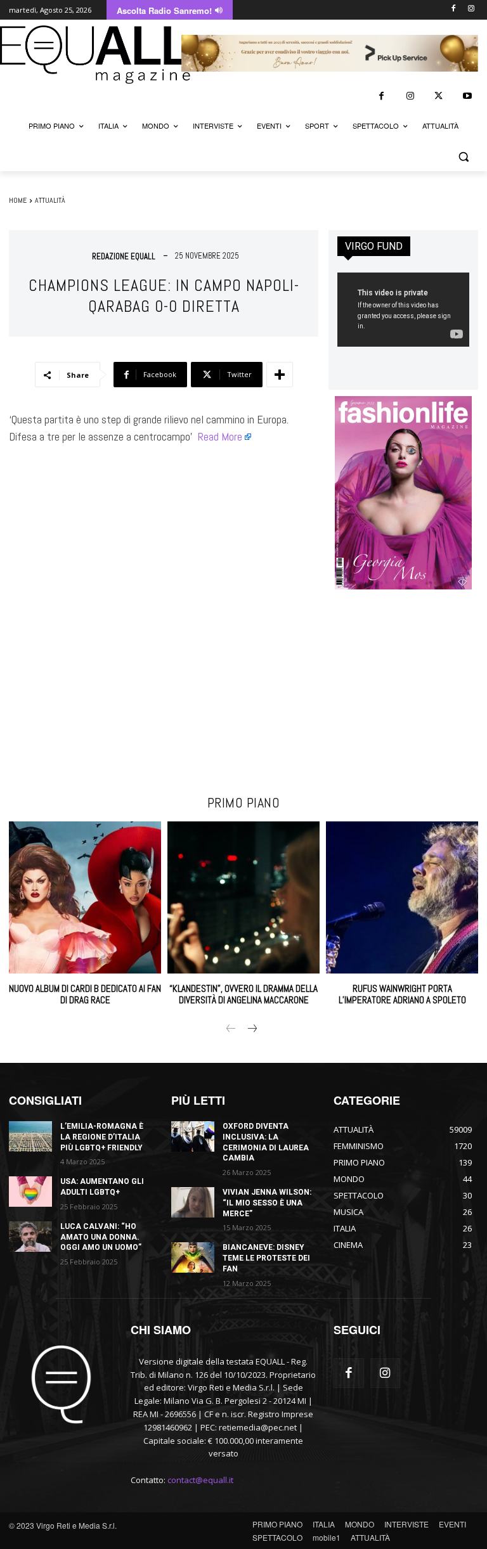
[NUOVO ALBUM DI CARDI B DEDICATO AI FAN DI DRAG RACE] (85, 897)
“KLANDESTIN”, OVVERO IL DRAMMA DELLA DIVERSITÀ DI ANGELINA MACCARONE (243, 994)
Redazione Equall (123, 256)
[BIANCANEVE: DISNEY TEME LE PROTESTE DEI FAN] (192, 1257)
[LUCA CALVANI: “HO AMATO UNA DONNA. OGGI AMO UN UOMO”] (30, 1236)
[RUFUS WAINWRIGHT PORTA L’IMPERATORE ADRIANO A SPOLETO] (402, 897)
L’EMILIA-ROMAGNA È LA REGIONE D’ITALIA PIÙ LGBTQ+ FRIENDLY (101, 1137)
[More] (279, 374)
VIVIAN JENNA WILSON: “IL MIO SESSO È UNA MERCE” (267, 1203)
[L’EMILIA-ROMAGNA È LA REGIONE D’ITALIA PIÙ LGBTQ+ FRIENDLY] (30, 1136)
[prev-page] (231, 1030)
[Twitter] (438, 96)
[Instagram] (471, 9)
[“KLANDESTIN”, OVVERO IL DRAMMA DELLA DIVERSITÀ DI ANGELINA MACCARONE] (243, 897)
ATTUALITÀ (50, 200)
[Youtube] (467, 96)
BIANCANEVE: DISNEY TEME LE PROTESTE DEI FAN (266, 1258)
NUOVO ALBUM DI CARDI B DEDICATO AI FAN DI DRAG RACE (85, 994)
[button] (463, 156)
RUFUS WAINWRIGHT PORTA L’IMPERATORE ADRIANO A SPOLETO (402, 994)
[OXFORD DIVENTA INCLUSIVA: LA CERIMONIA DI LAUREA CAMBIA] (192, 1136)
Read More (220, 436)
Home (18, 200)
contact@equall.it (200, 1480)
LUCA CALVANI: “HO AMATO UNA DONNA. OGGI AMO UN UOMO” (100, 1237)
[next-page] (251, 1030)
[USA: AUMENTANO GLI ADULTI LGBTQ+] (30, 1191)
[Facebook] (453, 9)
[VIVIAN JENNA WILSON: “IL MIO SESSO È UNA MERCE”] (192, 1202)
